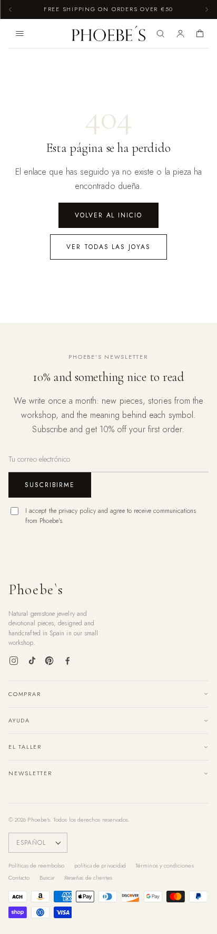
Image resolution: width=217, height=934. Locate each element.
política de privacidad (100, 865)
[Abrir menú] (19, 34)
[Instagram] (13, 660)
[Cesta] (200, 34)
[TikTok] (31, 660)
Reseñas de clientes (88, 877)
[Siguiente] (206, 9)
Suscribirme (50, 485)
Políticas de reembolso (36, 865)
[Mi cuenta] (180, 34)
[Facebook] (67, 660)
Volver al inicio (108, 215)
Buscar (47, 877)
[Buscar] (160, 34)
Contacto (19, 877)
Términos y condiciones (164, 865)
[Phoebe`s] (109, 34)
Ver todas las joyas (108, 247)
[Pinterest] (49, 660)
